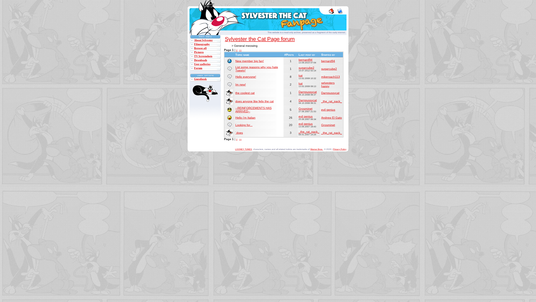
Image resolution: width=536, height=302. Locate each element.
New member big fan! (249, 61)
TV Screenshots (203, 56)
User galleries (202, 64)
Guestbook (200, 79)
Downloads (200, 60)
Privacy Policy (339, 149)
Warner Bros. (316, 149)
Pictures (199, 52)
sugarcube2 (306, 67)
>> (240, 50)
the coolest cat (245, 93)
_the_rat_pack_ (331, 101)
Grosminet (305, 108)
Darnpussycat (308, 92)
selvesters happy (328, 84)
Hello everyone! (245, 76)
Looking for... (244, 125)
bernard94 (305, 59)
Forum (198, 68)
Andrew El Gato (331, 117)
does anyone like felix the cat (254, 101)
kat (301, 75)
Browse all (200, 48)
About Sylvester (203, 40)
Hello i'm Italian (245, 117)
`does (239, 132)
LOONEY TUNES (243, 149)
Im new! (240, 84)
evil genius (328, 109)
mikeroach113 (330, 76)
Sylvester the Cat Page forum (260, 39)
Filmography (202, 44)
